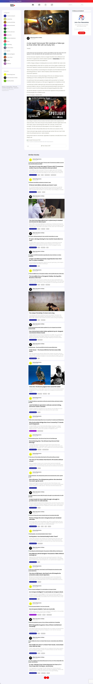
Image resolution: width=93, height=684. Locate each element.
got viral (43, 653)
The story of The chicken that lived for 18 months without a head (46, 460)
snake (42, 175)
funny (39, 228)
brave (39, 673)
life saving (43, 247)
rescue (48, 673)
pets (47, 247)
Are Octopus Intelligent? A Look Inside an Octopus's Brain (46, 592)
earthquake (40, 543)
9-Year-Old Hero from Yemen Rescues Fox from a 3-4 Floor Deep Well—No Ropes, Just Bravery (45, 665)
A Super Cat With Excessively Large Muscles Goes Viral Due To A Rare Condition (45, 259)
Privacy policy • (9, 86)
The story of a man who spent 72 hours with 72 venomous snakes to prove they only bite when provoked (46, 167)
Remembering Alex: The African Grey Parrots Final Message (44, 441)
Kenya (39, 507)
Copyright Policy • (10, 87)
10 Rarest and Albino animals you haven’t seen (43, 185)
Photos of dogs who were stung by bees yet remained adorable (45, 518)
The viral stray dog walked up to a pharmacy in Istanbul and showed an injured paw (46, 221)
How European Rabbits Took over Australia (42, 609)
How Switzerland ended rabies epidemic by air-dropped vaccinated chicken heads (46, 332)
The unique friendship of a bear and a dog (41, 313)
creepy (39, 468)
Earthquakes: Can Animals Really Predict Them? (43, 536)
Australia (39, 614)
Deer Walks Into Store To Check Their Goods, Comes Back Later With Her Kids (46, 645)
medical (39, 581)
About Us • (4, 86)
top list (43, 192)
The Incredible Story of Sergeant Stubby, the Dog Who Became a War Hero (45, 276)
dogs (39, 247)
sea (38, 599)
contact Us (16, 87)
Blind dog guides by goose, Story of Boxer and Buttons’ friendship (45, 625)
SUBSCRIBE (81, 32)
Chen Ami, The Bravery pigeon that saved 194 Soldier (45, 387)
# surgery (28, 48)
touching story (45, 449)
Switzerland (40, 339)
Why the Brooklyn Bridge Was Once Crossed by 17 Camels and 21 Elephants (46, 423)
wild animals (47, 175)
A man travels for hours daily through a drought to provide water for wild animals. (44, 500)
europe (44, 614)
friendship (43, 320)
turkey (47, 228)
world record (53, 175)
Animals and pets (33, 175)
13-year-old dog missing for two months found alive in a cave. (46, 239)
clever (39, 412)
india (39, 175)
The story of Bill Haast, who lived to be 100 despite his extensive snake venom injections (45, 574)
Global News (56, 58)
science (39, 192)
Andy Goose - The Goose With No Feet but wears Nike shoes (45, 350)
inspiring (39, 449)
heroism (42, 284)
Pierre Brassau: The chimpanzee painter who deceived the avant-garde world (45, 480)
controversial (40, 431)
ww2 (49, 393)
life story (45, 393)
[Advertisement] (81, 55)
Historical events (33, 431)
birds (39, 562)
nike (38, 358)
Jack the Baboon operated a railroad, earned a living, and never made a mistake (45, 405)
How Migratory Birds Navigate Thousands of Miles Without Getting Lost (46, 554)
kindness (43, 228)
